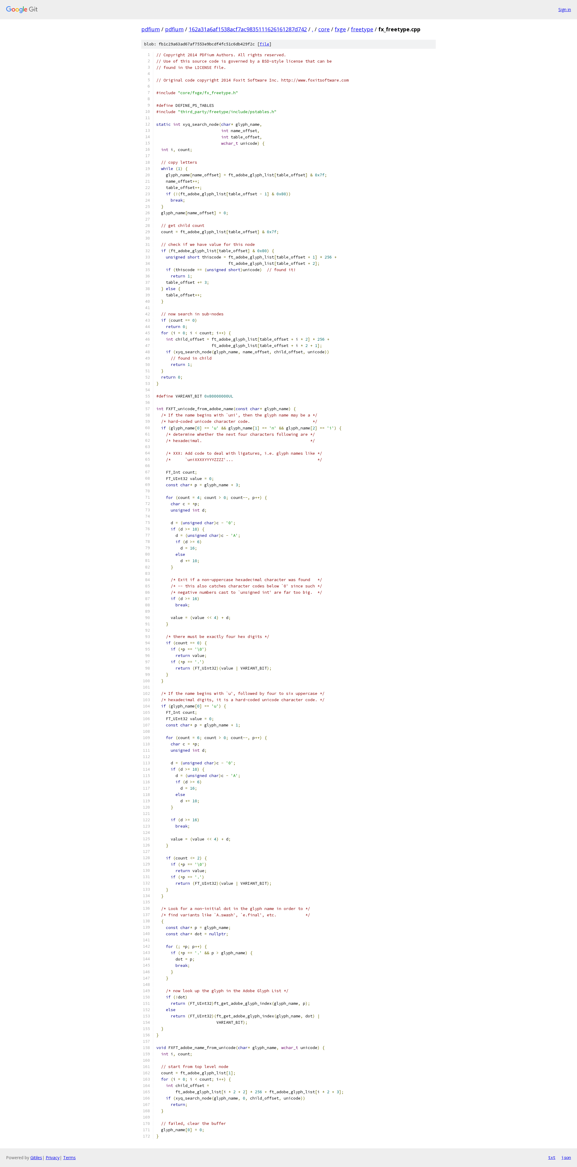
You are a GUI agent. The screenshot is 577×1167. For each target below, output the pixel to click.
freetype (362, 29)
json (566, 1157)
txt (551, 1157)
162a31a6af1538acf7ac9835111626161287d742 (248, 29)
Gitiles (36, 1157)
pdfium (150, 29)
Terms (69, 1157)
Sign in (564, 9)
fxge (340, 29)
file (264, 44)
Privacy (53, 1157)
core (324, 29)
